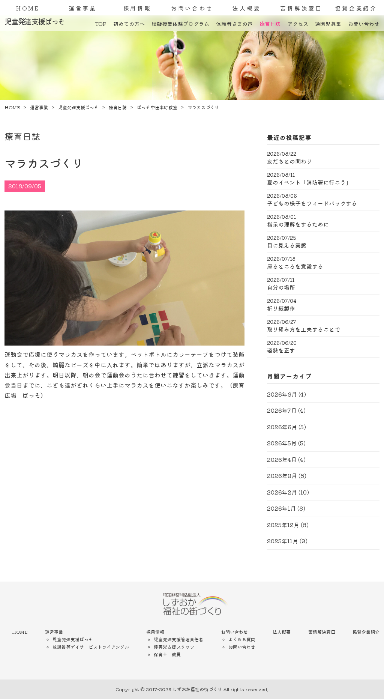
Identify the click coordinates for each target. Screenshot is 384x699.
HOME (28, 8)
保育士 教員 (167, 654)
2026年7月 (282, 410)
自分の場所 (281, 287)
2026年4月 (282, 459)
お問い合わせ (192, 8)
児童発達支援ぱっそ (72, 639)
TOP (100, 23)
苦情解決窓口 (301, 8)
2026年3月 (282, 476)
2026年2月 (282, 492)
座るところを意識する (295, 266)
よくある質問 (241, 639)
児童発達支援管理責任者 (178, 639)
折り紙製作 (281, 308)
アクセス (297, 23)
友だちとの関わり (289, 161)
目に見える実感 (286, 245)
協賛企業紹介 (356, 8)
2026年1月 (281, 508)
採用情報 (137, 8)
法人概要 (246, 8)
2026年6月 (282, 427)
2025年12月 (283, 525)
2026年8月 (282, 394)
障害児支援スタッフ (174, 646)
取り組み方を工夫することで (303, 329)
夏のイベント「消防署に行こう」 (309, 182)
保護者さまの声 (234, 23)
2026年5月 (282, 443)
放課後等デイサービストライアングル (90, 646)
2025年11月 (282, 541)
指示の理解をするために (298, 224)
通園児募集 (328, 23)
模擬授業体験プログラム (180, 23)
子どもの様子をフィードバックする (312, 203)
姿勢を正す (281, 350)
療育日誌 (270, 23)
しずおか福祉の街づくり (197, 689)
